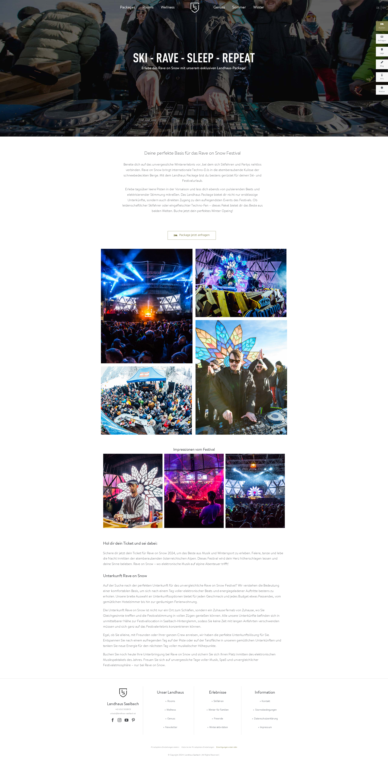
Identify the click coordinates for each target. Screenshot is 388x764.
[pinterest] (133, 720)
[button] (107, 490)
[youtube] (126, 720)
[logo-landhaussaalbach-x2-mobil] (195, 4)
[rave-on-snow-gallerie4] (132, 491)
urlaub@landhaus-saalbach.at (123, 713)
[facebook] (113, 720)
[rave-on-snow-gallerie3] (255, 491)
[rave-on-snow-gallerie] (194, 491)
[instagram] (119, 720)
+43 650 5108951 (123, 709)
